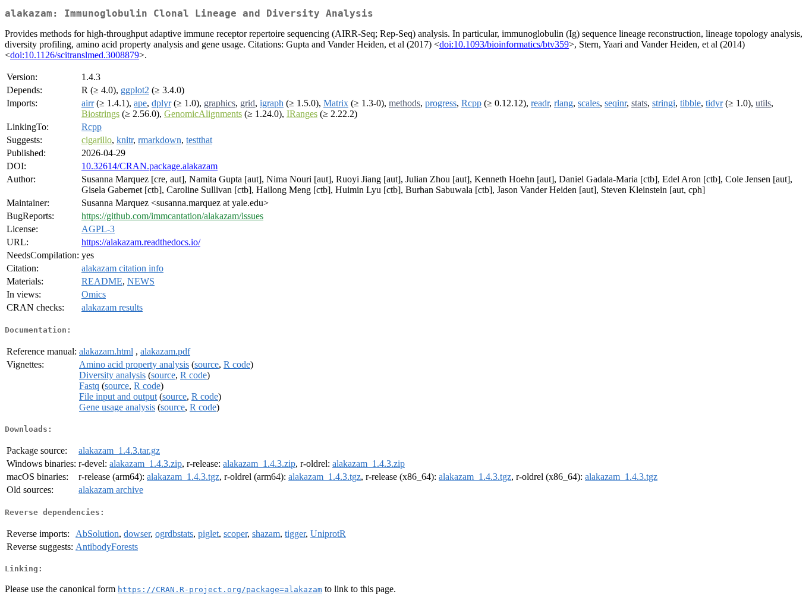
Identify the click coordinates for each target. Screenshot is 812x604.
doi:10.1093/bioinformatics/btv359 (504, 44)
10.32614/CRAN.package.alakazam (149, 166)
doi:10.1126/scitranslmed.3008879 (74, 55)
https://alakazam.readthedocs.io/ (140, 242)
